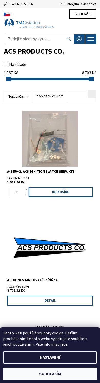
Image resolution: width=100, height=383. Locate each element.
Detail (50, 300)
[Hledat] (69, 39)
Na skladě (17, 64)
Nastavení (50, 357)
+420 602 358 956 (21, 4)
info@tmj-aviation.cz (81, 4)
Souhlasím (50, 374)
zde (64, 344)
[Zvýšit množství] (27, 189)
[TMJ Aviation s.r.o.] (50, 25)
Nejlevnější (16, 96)
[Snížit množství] (27, 194)
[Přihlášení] (79, 39)
